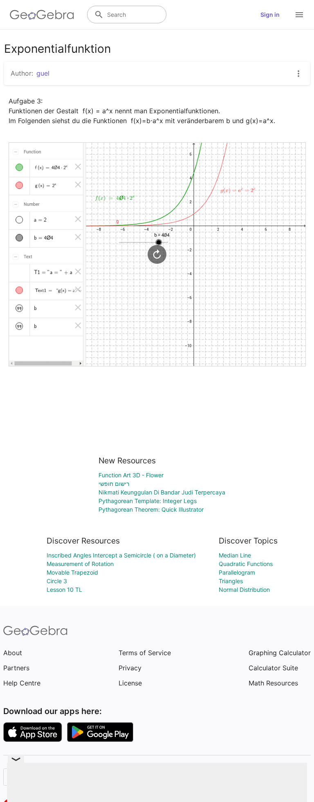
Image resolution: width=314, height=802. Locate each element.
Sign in (270, 14)
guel (42, 73)
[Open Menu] (299, 15)
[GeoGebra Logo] (42, 15)
